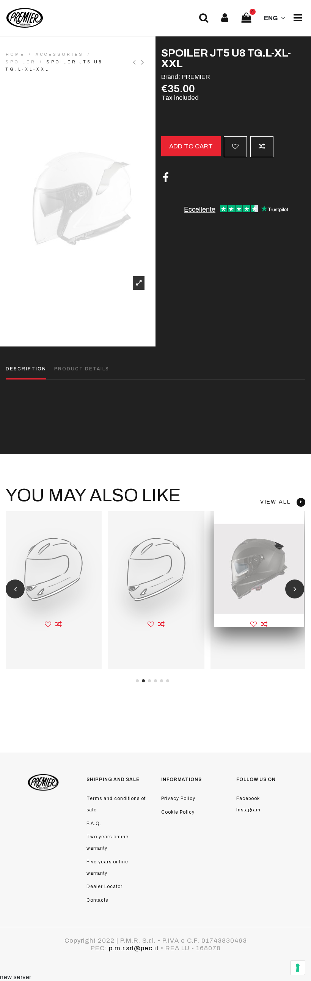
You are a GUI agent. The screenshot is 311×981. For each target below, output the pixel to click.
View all (278, 502)
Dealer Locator (104, 886)
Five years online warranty (107, 867)
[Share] (166, 178)
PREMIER (196, 76)
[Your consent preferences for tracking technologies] (298, 968)
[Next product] (143, 62)
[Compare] (58, 624)
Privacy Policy (178, 798)
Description (26, 369)
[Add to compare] (261, 146)
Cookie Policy (178, 812)
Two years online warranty (107, 842)
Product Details (81, 369)
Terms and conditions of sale (116, 804)
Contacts (97, 900)
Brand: (170, 76)
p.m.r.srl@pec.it (134, 948)
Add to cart (191, 146)
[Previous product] (137, 62)
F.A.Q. (93, 823)
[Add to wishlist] (235, 146)
